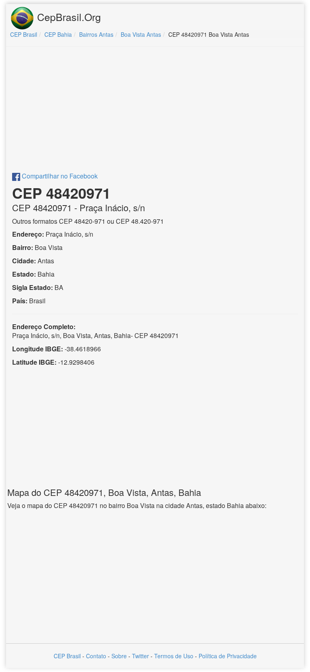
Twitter (140, 656)
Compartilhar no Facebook (59, 176)
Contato (96, 656)
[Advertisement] (155, 111)
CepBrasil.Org (67, 16)
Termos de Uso (173, 656)
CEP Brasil (67, 656)
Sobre (119, 656)
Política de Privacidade (228, 656)
